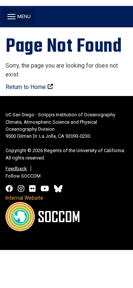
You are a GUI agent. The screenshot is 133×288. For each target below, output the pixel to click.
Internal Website (24, 198)
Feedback (16, 168)
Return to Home (26, 86)
